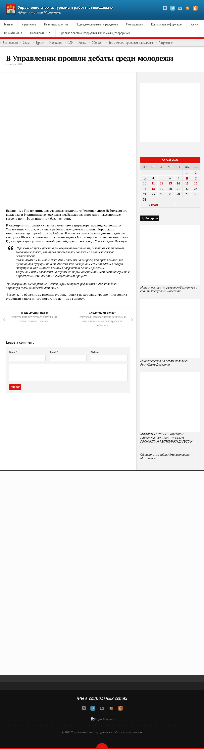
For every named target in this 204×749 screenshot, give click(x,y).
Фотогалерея (134, 24)
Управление (29, 24)
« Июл (153, 205)
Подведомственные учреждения (97, 24)
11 (153, 183)
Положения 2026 (40, 33)
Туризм (40, 42)
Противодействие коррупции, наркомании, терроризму (95, 33)
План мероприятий (56, 24)
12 (161, 183)
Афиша (82, 42)
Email (54, 352)
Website (95, 352)
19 (161, 189)
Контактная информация (166, 24)
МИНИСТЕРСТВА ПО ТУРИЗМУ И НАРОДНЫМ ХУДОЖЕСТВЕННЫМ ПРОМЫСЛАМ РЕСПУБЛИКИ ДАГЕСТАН (166, 437)
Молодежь (55, 42)
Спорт (26, 42)
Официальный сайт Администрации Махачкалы (164, 456)
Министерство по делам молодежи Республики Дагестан (164, 362)
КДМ (70, 42)
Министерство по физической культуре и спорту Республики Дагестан (168, 289)
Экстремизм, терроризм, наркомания (131, 42)
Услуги (194, 24)
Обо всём (97, 42)
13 (170, 183)
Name (13, 352)
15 (186, 183)
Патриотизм (166, 42)
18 (153, 189)
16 (195, 183)
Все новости (10, 42)
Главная (8, 24)
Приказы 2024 (13, 33)
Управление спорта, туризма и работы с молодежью (65, 7)
